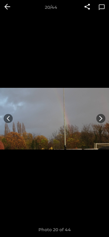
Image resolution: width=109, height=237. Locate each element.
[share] (87, 7)
